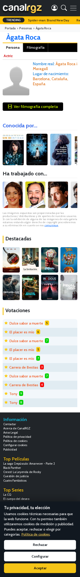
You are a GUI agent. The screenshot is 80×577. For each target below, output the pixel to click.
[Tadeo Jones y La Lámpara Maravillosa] (69, 260)
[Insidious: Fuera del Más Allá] (49, 287)
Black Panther (12, 467)
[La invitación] (30, 260)
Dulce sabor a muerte (26, 323)
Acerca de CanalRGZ (17, 428)
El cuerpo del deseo (16, 499)
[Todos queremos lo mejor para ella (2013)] (60, 149)
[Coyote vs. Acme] (11, 260)
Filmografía (35, 47)
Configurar (40, 556)
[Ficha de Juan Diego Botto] (58, 195)
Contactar (9, 424)
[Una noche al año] (30, 287)
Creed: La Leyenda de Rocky (22, 472)
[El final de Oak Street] (69, 287)
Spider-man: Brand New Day (48, 20)
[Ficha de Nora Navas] (13, 195)
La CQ (7, 494)
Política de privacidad (17, 436)
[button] (64, 9)
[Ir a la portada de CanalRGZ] (22, 8)
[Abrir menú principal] (73, 8)
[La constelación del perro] (11, 287)
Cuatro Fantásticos (15, 480)
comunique (51, 225)
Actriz (8, 56)
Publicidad (10, 449)
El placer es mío (21, 332)
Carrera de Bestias (23, 367)
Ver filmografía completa (36, 106)
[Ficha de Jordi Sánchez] (35, 195)
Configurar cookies (15, 445)
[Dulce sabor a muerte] (49, 260)
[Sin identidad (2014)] (13, 149)
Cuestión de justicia (16, 476)
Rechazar (40, 545)
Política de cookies (15, 441)
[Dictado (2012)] (37, 149)
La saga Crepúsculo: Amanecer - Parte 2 (29, 463)
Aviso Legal (10, 432)
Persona (13, 47)
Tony (13, 394)
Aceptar (40, 568)
